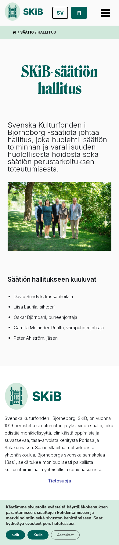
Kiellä (38, 534)
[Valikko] (105, 13)
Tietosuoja (59, 481)
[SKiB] (24, 12)
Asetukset (65, 534)
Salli (15, 534)
